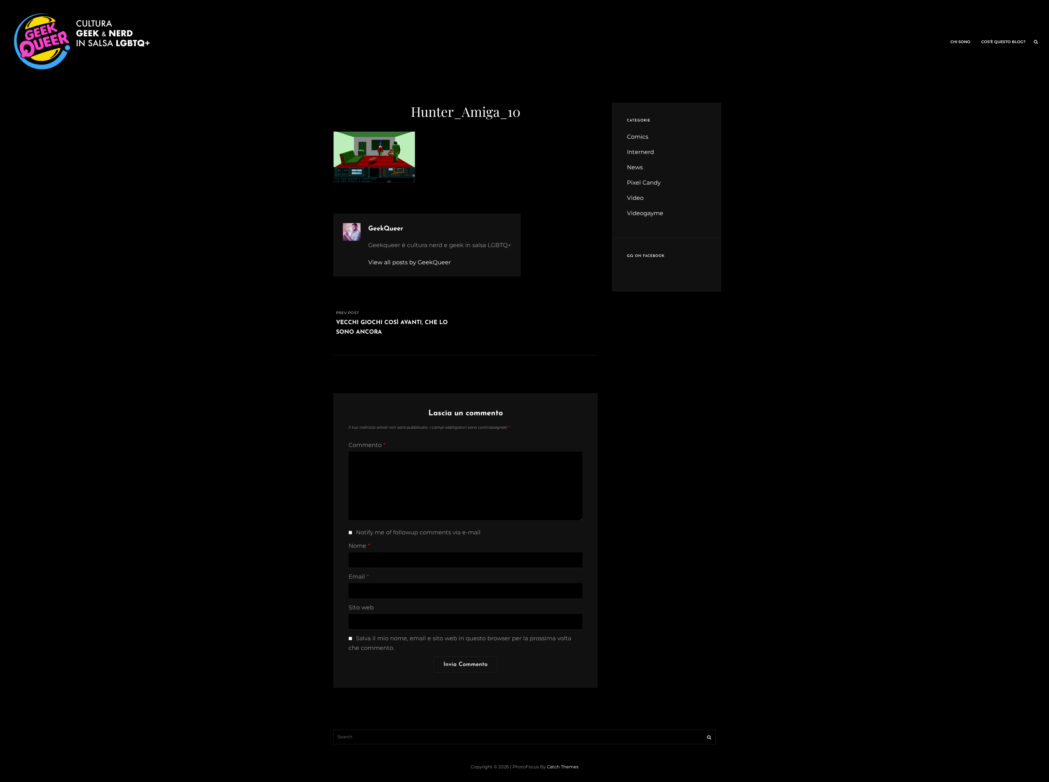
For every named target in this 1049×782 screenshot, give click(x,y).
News (635, 167)
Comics (637, 136)
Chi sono (960, 41)
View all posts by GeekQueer (409, 262)
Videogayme (645, 213)
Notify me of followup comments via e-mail (418, 532)
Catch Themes (563, 766)
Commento (367, 445)
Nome (359, 545)
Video (635, 197)
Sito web (361, 607)
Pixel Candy (644, 182)
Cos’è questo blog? (1003, 41)
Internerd (640, 152)
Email (359, 576)
